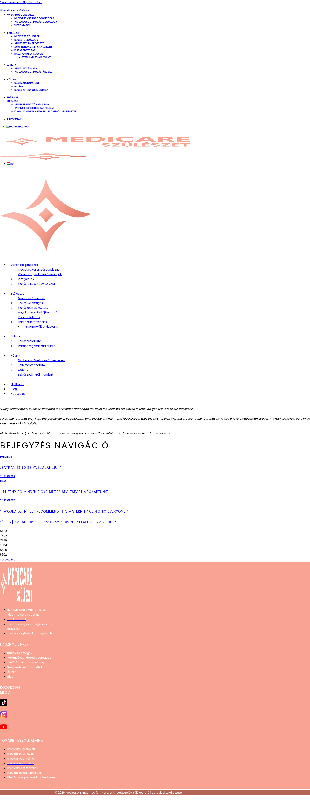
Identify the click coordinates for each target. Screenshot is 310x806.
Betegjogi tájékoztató (167, 793)
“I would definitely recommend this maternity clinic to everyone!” (64, 511)
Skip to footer (32, 2)
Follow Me (7, 559)
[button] (155, 803)
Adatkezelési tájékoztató (131, 793)
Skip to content (11, 2)
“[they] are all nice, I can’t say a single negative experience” (58, 522)
